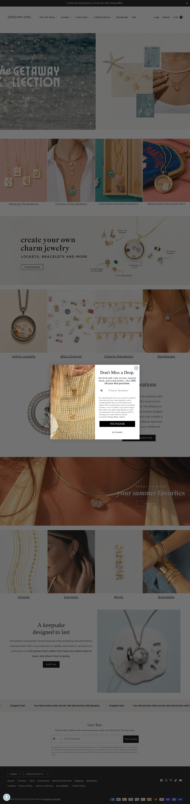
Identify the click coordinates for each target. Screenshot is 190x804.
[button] (6, 797)
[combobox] (103, 390)
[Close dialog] (136, 368)
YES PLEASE (117, 424)
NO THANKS (117, 432)
